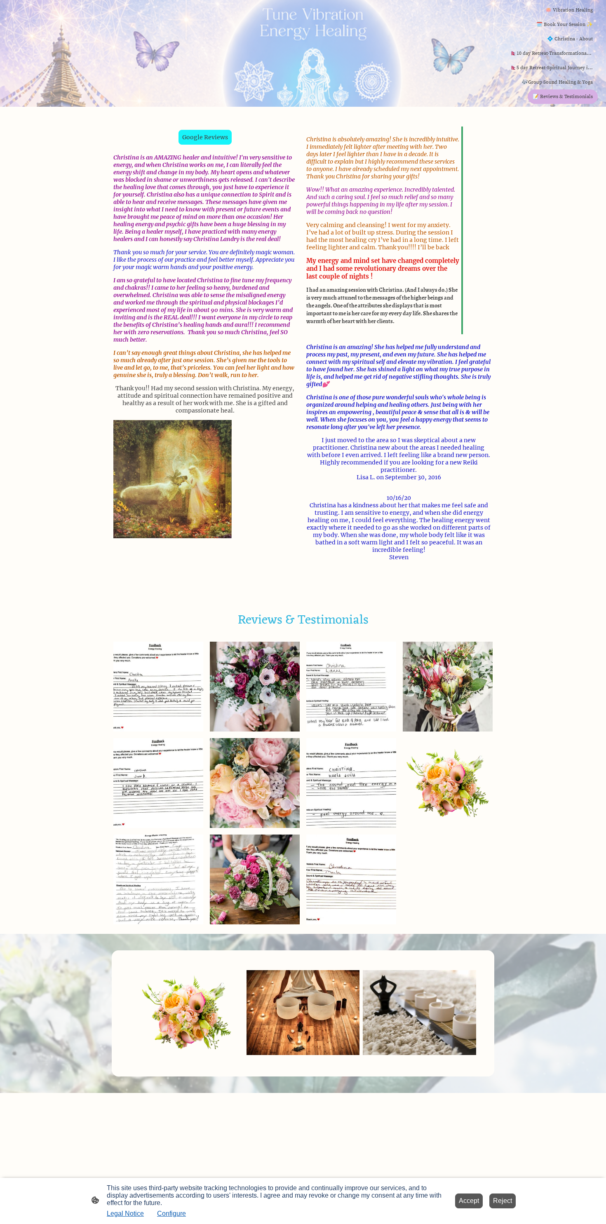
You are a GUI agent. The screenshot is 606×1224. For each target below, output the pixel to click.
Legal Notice (125, 1213)
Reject (502, 1200)
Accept (469, 1200)
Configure (171, 1213)
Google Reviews (205, 137)
